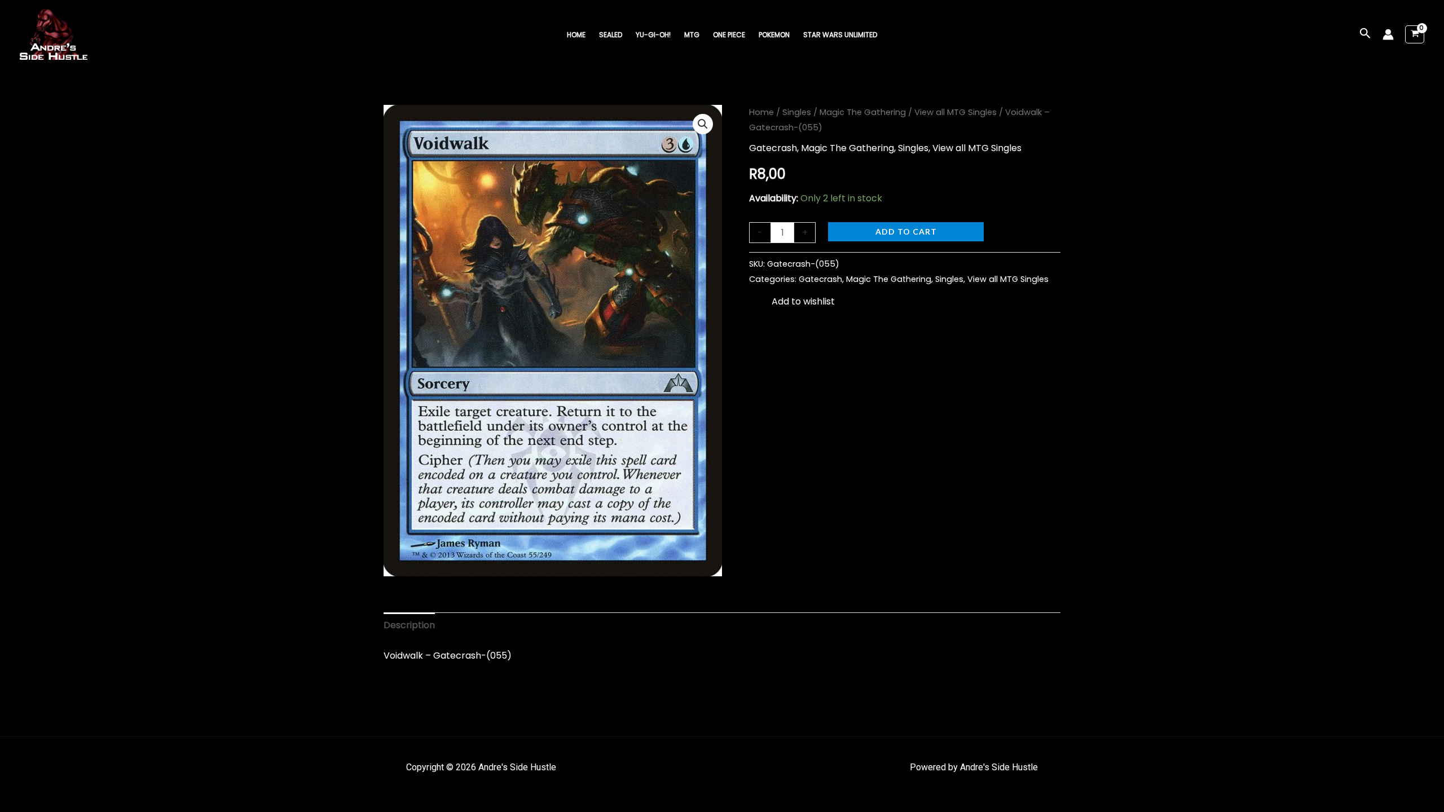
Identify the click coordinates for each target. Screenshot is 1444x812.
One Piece (729, 34)
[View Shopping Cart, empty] (1414, 34)
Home (576, 34)
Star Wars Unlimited (840, 34)
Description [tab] (409, 625)
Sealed (610, 34)
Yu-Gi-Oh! (653, 34)
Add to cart (906, 231)
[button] (1365, 34)
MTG (691, 34)
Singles (796, 112)
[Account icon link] (1388, 34)
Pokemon (774, 34)
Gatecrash (773, 148)
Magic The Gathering (863, 112)
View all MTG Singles (955, 112)
